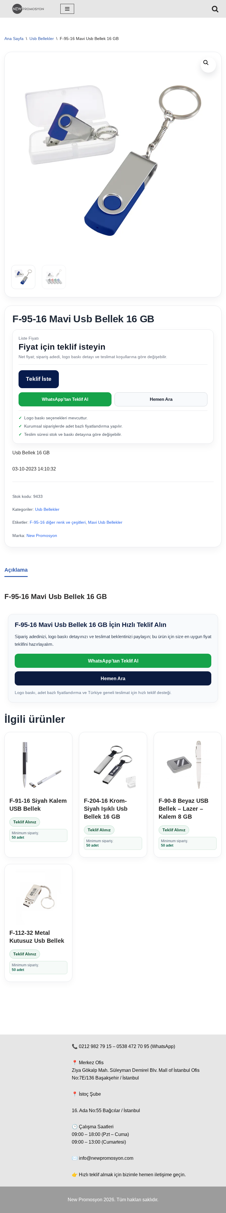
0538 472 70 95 (133, 1046)
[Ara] (215, 8)
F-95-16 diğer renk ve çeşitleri (58, 522)
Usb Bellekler (41, 38)
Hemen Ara (161, 399)
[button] (208, 65)
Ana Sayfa (14, 38)
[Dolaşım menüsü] (67, 9)
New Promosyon (41, 535)
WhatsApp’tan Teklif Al (65, 399)
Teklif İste (38, 379)
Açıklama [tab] (16, 570)
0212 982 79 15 (95, 1046)
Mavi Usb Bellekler (105, 522)
